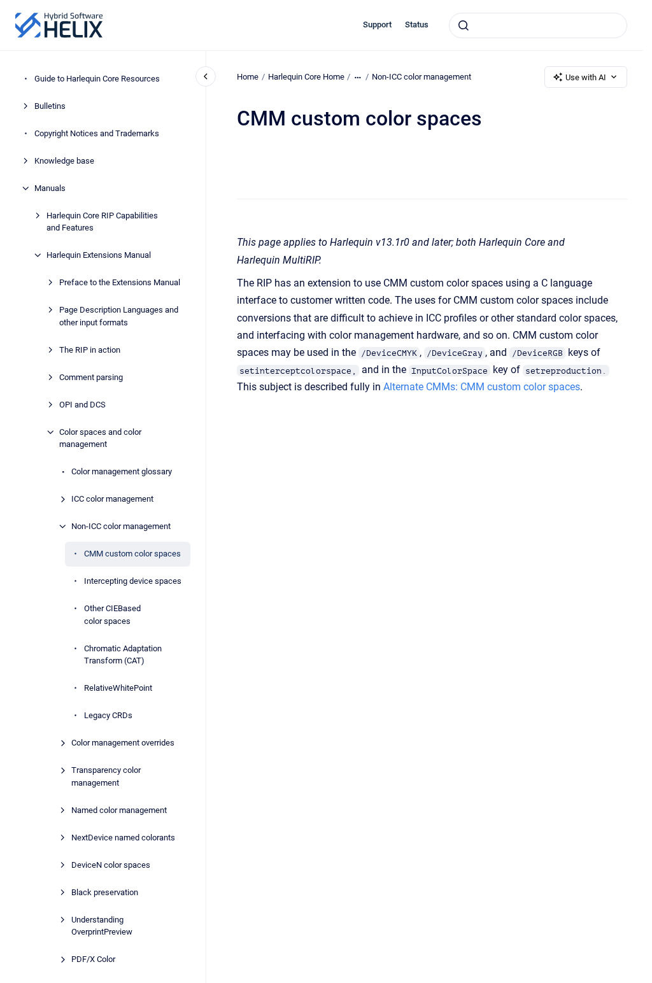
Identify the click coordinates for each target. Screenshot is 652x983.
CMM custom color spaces (132, 553)
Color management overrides (122, 742)
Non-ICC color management (121, 526)
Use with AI (585, 77)
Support (377, 24)
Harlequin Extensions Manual (98, 255)
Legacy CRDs (108, 715)
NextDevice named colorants (123, 837)
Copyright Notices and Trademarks (96, 133)
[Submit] (463, 25)
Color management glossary (121, 471)
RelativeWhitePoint (118, 688)
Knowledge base (64, 161)
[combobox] (538, 25)
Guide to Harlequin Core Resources (97, 78)
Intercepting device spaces (132, 581)
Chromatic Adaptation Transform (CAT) (123, 655)
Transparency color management (106, 776)
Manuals (50, 188)
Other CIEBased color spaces (112, 615)
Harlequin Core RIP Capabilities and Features (102, 222)
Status (417, 24)
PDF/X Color (93, 959)
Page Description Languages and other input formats (118, 316)
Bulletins (50, 106)
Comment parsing (91, 377)
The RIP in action (89, 350)
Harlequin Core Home (306, 76)
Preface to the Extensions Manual (119, 282)
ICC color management (112, 499)
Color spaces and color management (100, 438)
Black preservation (104, 892)
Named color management (119, 810)
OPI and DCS (82, 404)
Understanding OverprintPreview (101, 926)
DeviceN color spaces (110, 865)
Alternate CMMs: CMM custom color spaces (481, 387)
